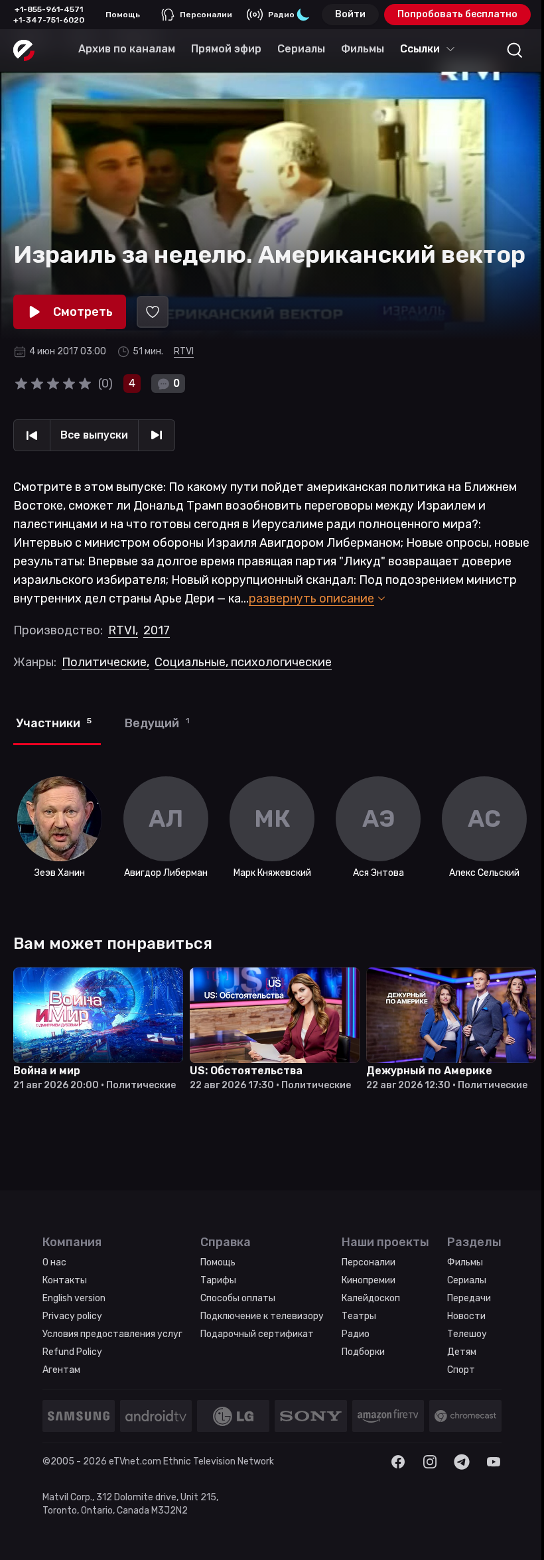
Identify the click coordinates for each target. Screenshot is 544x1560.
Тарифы (218, 1280)
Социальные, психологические (243, 662)
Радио (281, 14)
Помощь (122, 14)
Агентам (61, 1370)
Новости (466, 1316)
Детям (461, 1352)
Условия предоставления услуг (112, 1334)
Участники (54, 723)
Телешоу (467, 1334)
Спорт (461, 1370)
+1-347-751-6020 (48, 20)
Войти (350, 14)
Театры (359, 1316)
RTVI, (123, 630)
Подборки (363, 1352)
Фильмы (465, 1262)
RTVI (184, 351)
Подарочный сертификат (257, 1334)
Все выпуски (94, 435)
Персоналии (206, 14)
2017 (156, 630)
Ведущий (157, 723)
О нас (54, 1262)
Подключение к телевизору (262, 1316)
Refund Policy (72, 1352)
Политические (105, 662)
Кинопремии (368, 1280)
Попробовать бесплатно (457, 14)
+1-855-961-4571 (49, 9)
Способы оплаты (237, 1298)
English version (73, 1298)
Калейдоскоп (371, 1298)
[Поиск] (515, 50)
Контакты (64, 1280)
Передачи (469, 1298)
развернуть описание (311, 598)
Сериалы (466, 1280)
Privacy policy (72, 1316)
